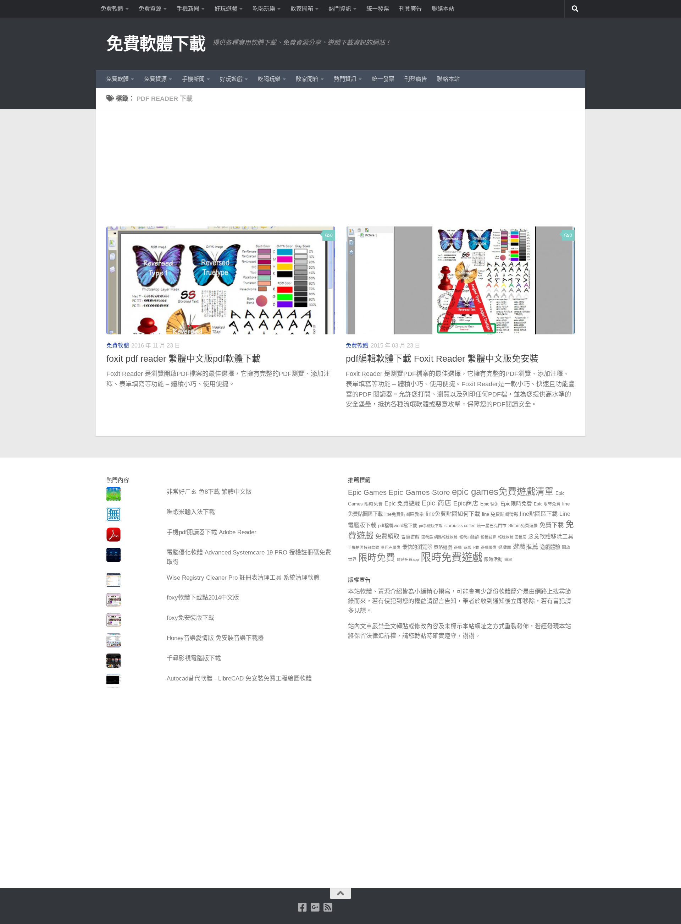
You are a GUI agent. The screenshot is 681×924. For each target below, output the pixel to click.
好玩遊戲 (226, 9)
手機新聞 (188, 9)
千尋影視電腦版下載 (194, 658)
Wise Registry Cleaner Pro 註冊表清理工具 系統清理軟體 (243, 577)
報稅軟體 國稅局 (512, 537)
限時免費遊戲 (451, 557)
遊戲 (458, 547)
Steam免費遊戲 (523, 525)
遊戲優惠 (489, 547)
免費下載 (551, 525)
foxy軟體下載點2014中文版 (203, 597)
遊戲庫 (504, 547)
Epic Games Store (419, 492)
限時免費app (408, 559)
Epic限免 (489, 504)
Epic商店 (465, 503)
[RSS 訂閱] (328, 907)
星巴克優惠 (390, 547)
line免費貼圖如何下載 (453, 514)
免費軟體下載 (155, 43)
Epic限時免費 (516, 504)
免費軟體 (112, 9)
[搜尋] (575, 9)
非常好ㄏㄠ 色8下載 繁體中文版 (209, 491)
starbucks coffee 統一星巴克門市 (475, 525)
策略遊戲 (443, 547)
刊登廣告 (410, 9)
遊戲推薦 (525, 546)
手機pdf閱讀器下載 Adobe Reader (211, 532)
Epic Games (367, 492)
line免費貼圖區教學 (404, 514)
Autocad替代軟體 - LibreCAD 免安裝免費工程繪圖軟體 (239, 678)
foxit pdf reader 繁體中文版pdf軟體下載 (183, 358)
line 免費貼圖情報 (500, 514)
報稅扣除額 (469, 537)
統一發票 (377, 9)
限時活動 (493, 559)
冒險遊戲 (410, 537)
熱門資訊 (339, 9)
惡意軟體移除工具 (551, 537)
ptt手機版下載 (431, 526)
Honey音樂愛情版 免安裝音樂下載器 (215, 638)
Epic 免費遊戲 (402, 504)
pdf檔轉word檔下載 (397, 525)
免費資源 (150, 9)
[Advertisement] (346, 173)
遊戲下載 (471, 547)
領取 (508, 559)
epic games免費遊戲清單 (503, 492)
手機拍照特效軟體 (363, 547)
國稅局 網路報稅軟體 (439, 537)
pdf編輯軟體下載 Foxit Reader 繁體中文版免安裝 (442, 358)
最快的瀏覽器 (417, 547)
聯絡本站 (443, 9)
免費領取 (387, 536)
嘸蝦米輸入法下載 (191, 512)
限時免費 (376, 558)
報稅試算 (488, 537)
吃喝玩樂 (264, 9)
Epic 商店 (437, 503)
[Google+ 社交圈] (315, 907)
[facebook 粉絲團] (303, 907)
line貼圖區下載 (539, 513)
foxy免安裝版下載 (190, 617)
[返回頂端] (340, 893)
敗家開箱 (301, 9)
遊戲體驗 (550, 547)
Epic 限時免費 (547, 504)
